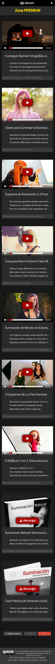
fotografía (41, 657)
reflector (36, 483)
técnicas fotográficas (33, 216)
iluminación (37, 78)
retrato (27, 283)
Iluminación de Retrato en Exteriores (28, 328)
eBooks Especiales (30, 551)
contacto (43, 660)
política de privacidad (28, 660)
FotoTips (27, 78)
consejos (9, 149)
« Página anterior (13, 634)
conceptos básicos (13, 551)
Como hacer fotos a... (15, 78)
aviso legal (12, 660)
